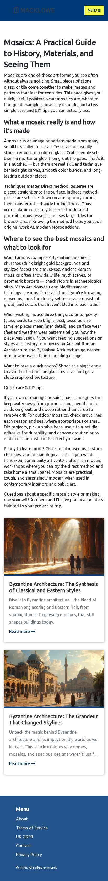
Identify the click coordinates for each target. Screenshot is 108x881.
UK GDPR (24, 836)
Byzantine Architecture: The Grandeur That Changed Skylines (53, 719)
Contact (23, 845)
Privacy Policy (29, 854)
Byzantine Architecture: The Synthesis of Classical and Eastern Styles (53, 587)
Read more (20, 631)
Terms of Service (32, 827)
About (22, 818)
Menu (93, 10)
